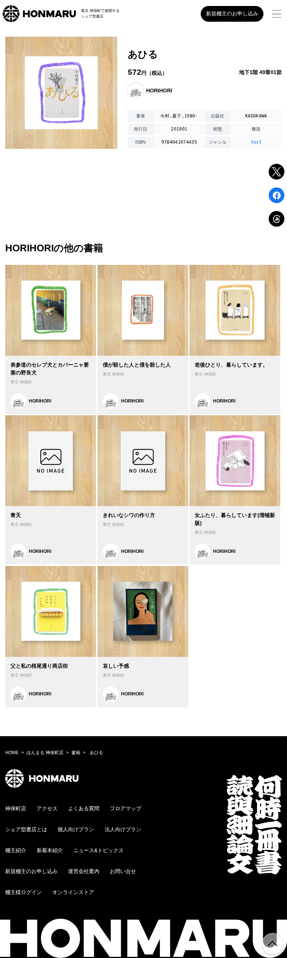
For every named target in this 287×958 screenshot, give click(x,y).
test (256, 142)
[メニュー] (276, 14)
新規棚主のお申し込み (232, 13)
